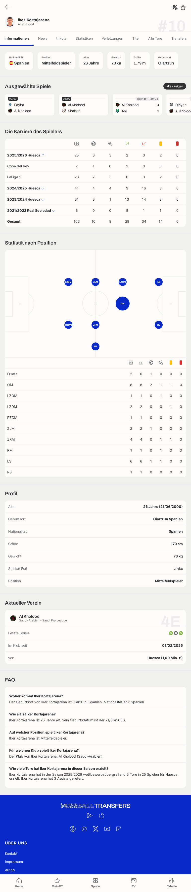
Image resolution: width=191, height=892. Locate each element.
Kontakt (11, 853)
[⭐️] (183, 7)
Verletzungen (112, 38)
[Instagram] (84, 828)
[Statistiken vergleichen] (175, 7)
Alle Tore (155, 38)
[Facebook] (72, 828)
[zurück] (8, 7)
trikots (61, 38)
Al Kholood (26, 24)
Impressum (14, 862)
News (42, 38)
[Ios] (101, 815)
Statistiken (84, 38)
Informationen (16, 38)
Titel (135, 38)
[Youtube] (107, 828)
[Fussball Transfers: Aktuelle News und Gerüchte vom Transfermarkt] (95, 806)
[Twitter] (95, 828)
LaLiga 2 (14, 177)
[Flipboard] (118, 828)
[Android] (90, 815)
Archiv (10, 870)
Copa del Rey (18, 166)
